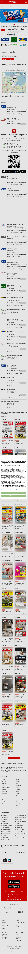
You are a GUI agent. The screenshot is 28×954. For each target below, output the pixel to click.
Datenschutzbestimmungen (20, 457)
